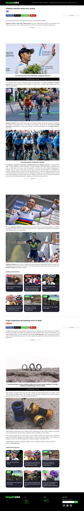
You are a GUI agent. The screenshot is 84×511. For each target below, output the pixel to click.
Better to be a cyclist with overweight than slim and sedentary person (30, 308)
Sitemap (26, 500)
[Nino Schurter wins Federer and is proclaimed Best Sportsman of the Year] (32, 480)
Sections (26, 499)
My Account (73, 2)
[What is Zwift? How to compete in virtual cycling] (50, 304)
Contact (26, 502)
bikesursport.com (15, 443)
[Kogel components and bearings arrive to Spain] (14, 284)
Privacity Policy (46, 501)
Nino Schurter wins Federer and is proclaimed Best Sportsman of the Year (32, 484)
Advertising (32, 27)
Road (7, 11)
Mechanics (46, 2)
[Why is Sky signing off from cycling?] (50, 284)
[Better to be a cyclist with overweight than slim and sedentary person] (32, 304)
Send (76, 501)
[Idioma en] (70, 2)
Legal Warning (46, 499)
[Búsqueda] (77, 2)
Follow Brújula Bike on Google (32, 79)
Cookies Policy (46, 500)
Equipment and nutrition (54, 2)
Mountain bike (35, 2)
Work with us (27, 503)
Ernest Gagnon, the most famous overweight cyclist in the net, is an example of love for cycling (14, 308)
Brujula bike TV (64, 2)
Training (41, 2)
